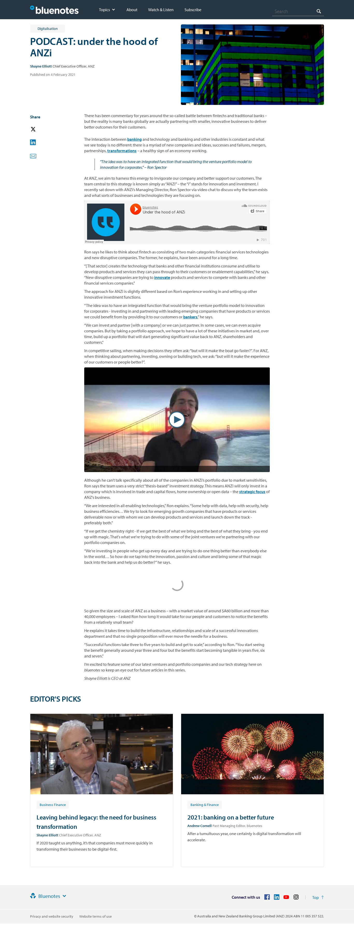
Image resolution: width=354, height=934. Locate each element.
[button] (40, 129)
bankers (190, 316)
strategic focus (252, 491)
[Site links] (64, 896)
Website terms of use (95, 916)
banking (134, 139)
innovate (162, 277)
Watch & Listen (161, 9)
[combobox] (298, 11)
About (131, 9)
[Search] (319, 11)
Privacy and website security (51, 916)
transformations (122, 150)
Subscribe (193, 9)
